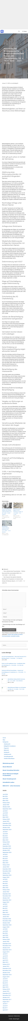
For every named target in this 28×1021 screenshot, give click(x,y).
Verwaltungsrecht (8, 756)
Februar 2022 (6, 889)
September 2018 (7, 974)
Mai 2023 (5, 858)
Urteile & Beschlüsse (9, 758)
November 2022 (7, 871)
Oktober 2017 (6, 997)
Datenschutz (17, 1016)
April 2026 (5, 798)
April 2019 (5, 960)
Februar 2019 (6, 964)
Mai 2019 (5, 958)
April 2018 (5, 985)
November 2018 (7, 970)
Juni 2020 (5, 931)
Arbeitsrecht (7, 744)
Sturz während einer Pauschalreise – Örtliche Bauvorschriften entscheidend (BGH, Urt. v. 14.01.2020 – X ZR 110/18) (13, 573)
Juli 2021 (5, 904)
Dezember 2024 (7, 823)
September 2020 (7, 925)
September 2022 (7, 875)
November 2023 (7, 848)
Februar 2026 (6, 802)
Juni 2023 (5, 856)
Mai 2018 (5, 983)
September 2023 (7, 852)
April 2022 (5, 885)
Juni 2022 (5, 881)
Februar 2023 (6, 865)
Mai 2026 (5, 796)
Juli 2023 (5, 854)
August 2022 (6, 877)
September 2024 (7, 829)
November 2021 (7, 896)
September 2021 (7, 900)
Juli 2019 (5, 954)
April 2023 (5, 860)
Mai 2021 (5, 908)
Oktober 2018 (6, 972)
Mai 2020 (5, 933)
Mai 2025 (5, 815)
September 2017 (7, 999)
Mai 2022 (5, 883)
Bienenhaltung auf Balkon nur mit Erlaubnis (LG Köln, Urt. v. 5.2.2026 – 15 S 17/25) (18, 511)
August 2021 (6, 902)
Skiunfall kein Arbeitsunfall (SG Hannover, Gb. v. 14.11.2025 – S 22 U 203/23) (6, 529)
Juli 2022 (5, 879)
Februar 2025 (6, 819)
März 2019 (5, 962)
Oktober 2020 (6, 923)
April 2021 (5, 910)
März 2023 (5, 862)
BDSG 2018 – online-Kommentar (11, 785)
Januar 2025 (6, 821)
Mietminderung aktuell (8, 763)
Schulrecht (6, 752)
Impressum (10, 1016)
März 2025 (5, 817)
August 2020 (6, 927)
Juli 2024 (5, 831)
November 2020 (7, 920)
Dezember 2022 (7, 869)
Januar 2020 (6, 941)
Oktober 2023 (6, 850)
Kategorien (5, 742)
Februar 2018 (6, 989)
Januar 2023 (6, 867)
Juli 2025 (5, 811)
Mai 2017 (5, 1007)
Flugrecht (6, 748)
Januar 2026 (6, 804)
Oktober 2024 (6, 827)
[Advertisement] (14, 15)
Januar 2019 (6, 966)
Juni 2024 (5, 833)
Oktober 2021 (6, 898)
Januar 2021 (6, 916)
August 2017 (6, 1001)
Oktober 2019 (6, 947)
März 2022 (5, 887)
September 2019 (7, 949)
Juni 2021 (5, 906)
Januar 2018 (6, 991)
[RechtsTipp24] (2, 31)
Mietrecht (6, 569)
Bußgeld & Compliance (10, 746)
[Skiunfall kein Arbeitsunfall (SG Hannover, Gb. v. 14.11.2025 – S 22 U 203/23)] (7, 523)
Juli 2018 (5, 978)
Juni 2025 (5, 813)
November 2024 (7, 825)
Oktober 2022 (6, 873)
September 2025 (7, 809)
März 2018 (5, 987)
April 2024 (5, 838)
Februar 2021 (6, 914)
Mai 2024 (5, 835)
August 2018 (6, 976)
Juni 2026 (5, 794)
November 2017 (7, 995)
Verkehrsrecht (7, 754)
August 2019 (6, 952)
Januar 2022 (6, 891)
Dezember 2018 (7, 968)
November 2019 (7, 945)
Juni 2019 (5, 956)
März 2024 (5, 840)
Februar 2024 (6, 842)
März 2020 (5, 937)
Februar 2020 (6, 939)
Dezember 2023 (7, 846)
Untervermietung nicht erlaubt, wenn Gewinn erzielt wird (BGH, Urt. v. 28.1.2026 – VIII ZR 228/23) (7, 511)
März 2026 (5, 800)
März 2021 (5, 912)
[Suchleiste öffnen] (19, 31)
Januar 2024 (6, 844)
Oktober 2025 (6, 806)
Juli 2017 (5, 1003)
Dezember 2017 (7, 993)
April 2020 (5, 935)
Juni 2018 (5, 981)
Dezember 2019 (7, 943)
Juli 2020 (5, 929)
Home (4, 737)
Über (4, 740)
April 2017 (5, 1010)
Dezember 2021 (7, 894)
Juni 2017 (5, 1005)
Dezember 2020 (7, 918)
